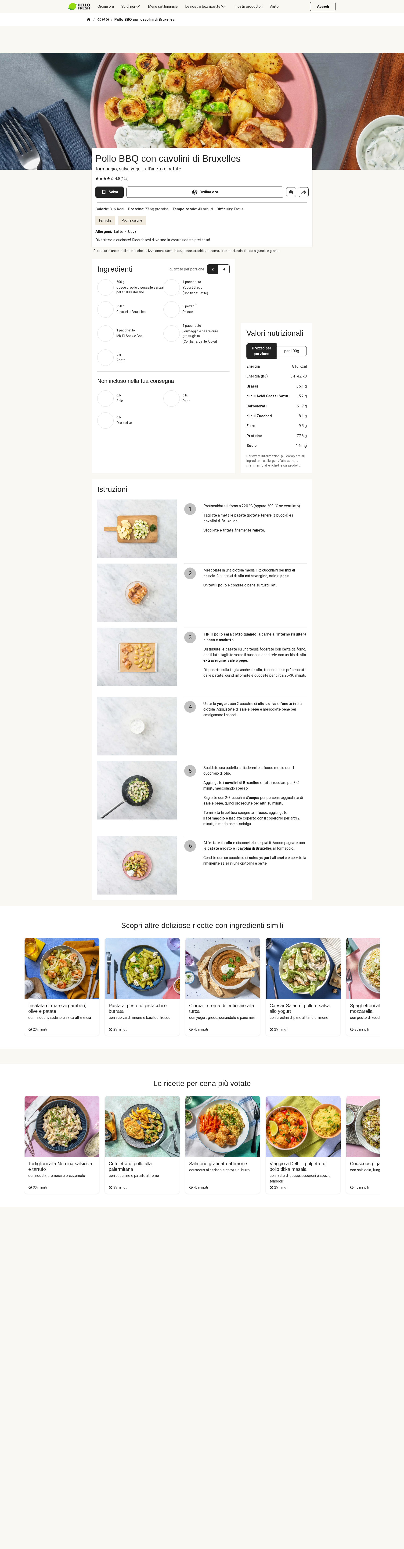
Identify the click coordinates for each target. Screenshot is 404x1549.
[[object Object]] (291, 192)
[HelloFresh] (79, 6)
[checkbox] (97, 178)
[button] (163, 269)
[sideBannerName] (277, 288)
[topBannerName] (202, 39)
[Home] (88, 20)
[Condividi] (304, 192)
